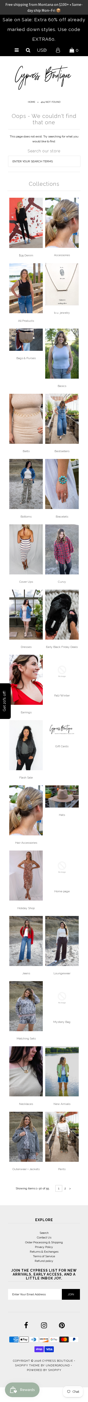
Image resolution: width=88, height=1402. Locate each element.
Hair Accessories (26, 842)
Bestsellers (62, 451)
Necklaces (26, 1104)
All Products (26, 320)
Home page (62, 891)
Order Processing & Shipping (44, 1242)
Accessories (62, 255)
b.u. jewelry (62, 312)
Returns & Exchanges (44, 1251)
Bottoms (26, 516)
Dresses (26, 647)
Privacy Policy (44, 1247)
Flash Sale (26, 777)
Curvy (62, 581)
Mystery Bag (61, 1022)
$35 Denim (26, 255)
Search (44, 1233)
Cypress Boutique (58, 1360)
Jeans (26, 973)
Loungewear (62, 973)
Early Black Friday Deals (62, 647)
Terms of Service (44, 1256)
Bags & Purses (26, 358)
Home (31, 102)
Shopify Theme (27, 1365)
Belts (26, 451)
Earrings (26, 712)
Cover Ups (26, 581)
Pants (62, 1169)
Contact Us (44, 1237)
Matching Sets (26, 1038)
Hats (62, 815)
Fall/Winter (62, 695)
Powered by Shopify (44, 1370)
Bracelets (62, 516)
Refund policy (44, 1261)
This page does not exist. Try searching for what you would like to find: (44, 139)
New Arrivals (62, 1104)
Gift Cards (61, 746)
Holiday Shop (26, 908)
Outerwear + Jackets (26, 1169)
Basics (62, 386)
